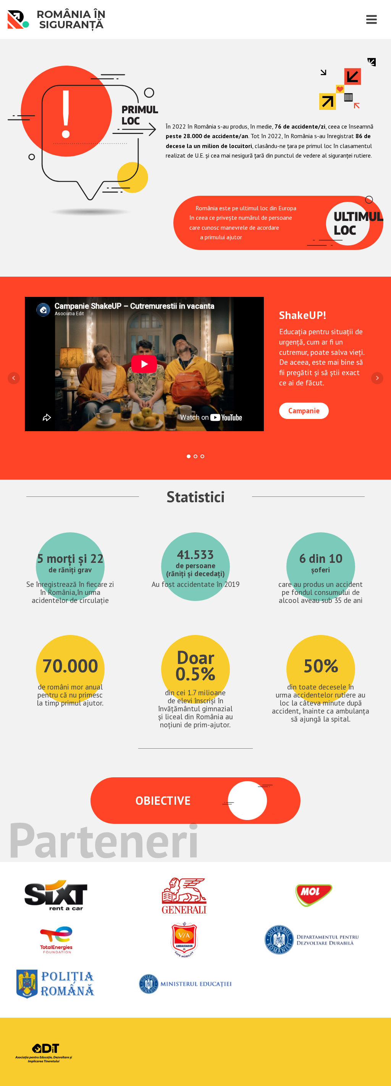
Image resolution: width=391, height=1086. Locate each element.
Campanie (304, 410)
